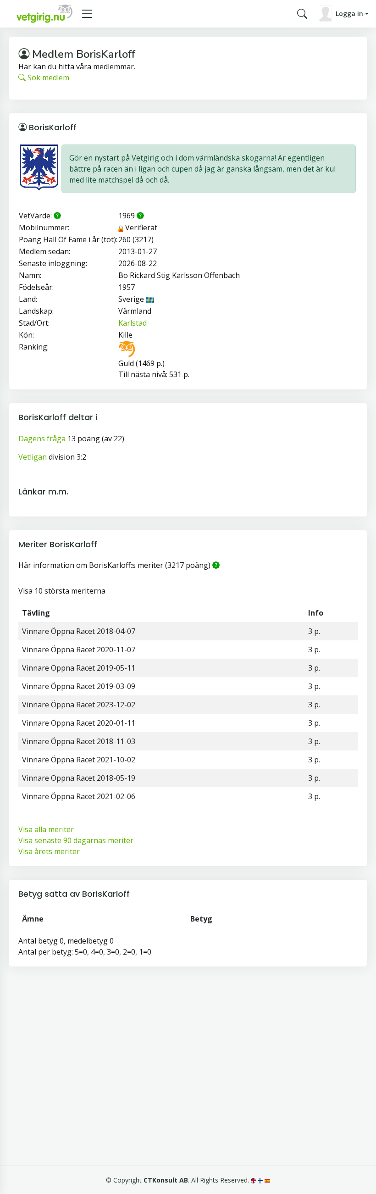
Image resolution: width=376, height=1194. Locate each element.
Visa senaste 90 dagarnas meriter (75, 840)
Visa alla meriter (46, 829)
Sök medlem (47, 77)
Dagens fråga (42, 438)
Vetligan (32, 457)
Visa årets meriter (49, 851)
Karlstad (132, 323)
